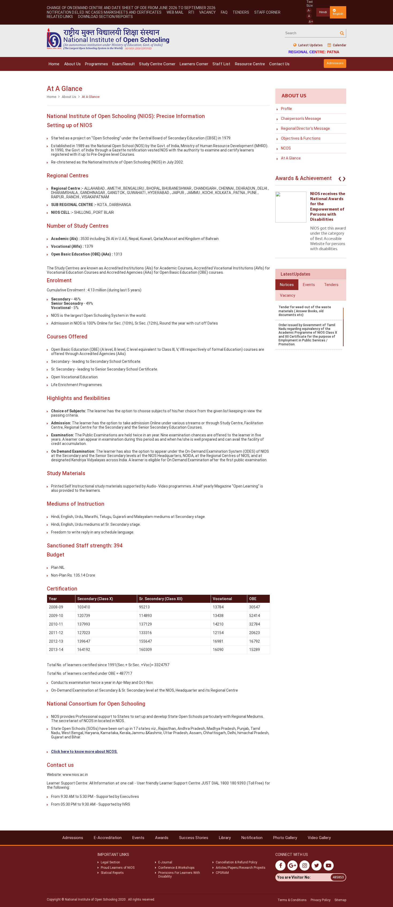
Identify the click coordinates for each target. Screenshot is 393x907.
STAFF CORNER (267, 12)
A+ (311, 22)
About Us (72, 64)
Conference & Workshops (176, 868)
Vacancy (207, 12)
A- (308, 10)
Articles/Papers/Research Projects (240, 868)
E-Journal (165, 862)
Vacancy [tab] (287, 295)
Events (138, 837)
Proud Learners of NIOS (117, 868)
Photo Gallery (285, 837)
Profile (286, 108)
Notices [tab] (287, 284)
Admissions (335, 63)
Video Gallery (319, 837)
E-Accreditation (108, 837)
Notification (252, 837)
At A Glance (291, 158)
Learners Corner (194, 64)
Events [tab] (309, 284)
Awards (161, 837)
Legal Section (110, 862)
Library (225, 837)
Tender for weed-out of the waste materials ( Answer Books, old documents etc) (305, 311)
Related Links (60, 16)
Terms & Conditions (292, 900)
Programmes (96, 64)
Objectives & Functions (301, 138)
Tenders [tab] (331, 284)
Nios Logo (108, 39)
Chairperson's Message (301, 118)
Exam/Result (123, 64)
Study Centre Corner (157, 64)
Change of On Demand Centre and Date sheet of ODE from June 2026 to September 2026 (131, 8)
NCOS (286, 148)
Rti (191, 12)
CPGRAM (223, 873)
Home (54, 64)
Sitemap (340, 900)
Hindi (323, 12)
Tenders (241, 12)
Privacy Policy (320, 900)
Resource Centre (250, 64)
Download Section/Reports (105, 16)
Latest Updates (310, 45)
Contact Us (279, 64)
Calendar (339, 45)
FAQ (224, 12)
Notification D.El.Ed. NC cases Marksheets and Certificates (104, 12)
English (338, 14)
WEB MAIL (175, 12)
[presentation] (340, 179)
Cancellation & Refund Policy (236, 862)
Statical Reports (112, 873)
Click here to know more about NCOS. (84, 751)
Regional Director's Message (305, 128)
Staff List (221, 64)
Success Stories (193, 837)
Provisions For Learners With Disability (179, 874)
